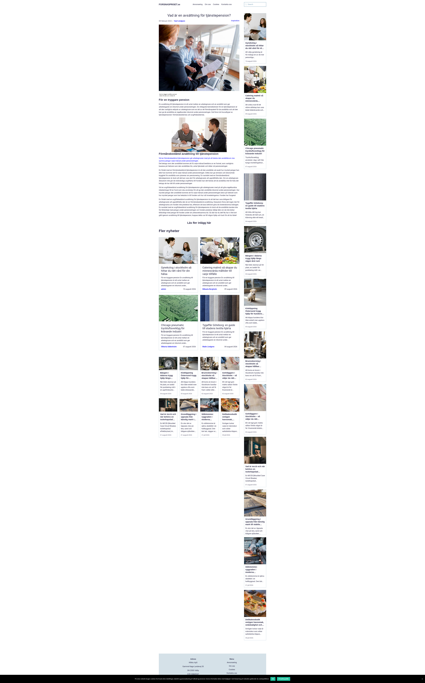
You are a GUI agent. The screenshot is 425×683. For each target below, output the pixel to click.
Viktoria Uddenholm (169, 347)
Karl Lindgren (179, 21)
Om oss (208, 4)
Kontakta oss (226, 4)
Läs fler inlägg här (199, 222)
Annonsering (198, 4)
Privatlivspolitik (284, 679)
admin (163, 289)
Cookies (216, 4)
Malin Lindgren (208, 347)
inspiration (235, 21)
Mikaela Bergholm (209, 289)
